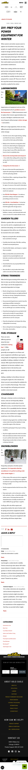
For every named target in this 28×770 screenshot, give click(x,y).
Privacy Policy (14, 708)
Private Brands (14, 699)
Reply (2, 557)
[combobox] (14, 672)
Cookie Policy (14, 711)
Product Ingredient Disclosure (14, 697)
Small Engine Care (7, 646)
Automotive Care (7, 625)
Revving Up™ (6, 644)
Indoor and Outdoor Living (9, 633)
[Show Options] (16, 672)
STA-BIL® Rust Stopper (12, 194)
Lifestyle (5, 636)
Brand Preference (13, 668)
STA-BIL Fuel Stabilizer (12, 202)
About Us (14, 685)
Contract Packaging (14, 702)
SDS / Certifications (14, 729)
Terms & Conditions (14, 726)
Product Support (14, 723)
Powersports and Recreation (9, 638)
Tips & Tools (14, 688)
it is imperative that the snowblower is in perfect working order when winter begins (13, 471)
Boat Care (5, 628)
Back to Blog (7, 19)
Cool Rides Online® (7, 630)
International (14, 705)
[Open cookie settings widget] (2, 767)
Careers (14, 691)
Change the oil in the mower (11, 165)
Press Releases (6, 641)
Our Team (14, 694)
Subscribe (22, 671)
